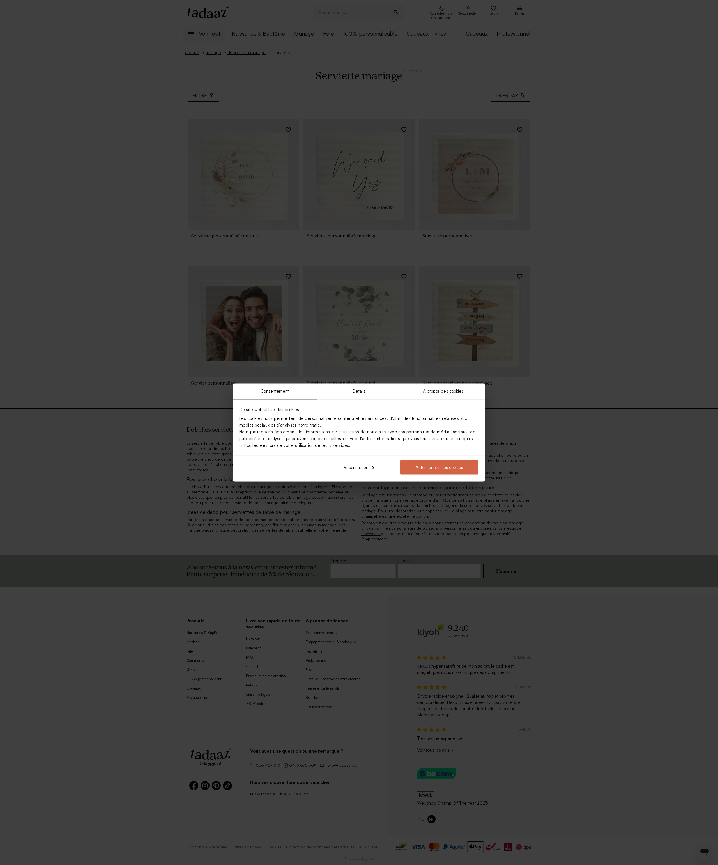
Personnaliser (355, 467)
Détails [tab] (359, 391)
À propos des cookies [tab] (443, 391)
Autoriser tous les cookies (439, 467)
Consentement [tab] (275, 391)
